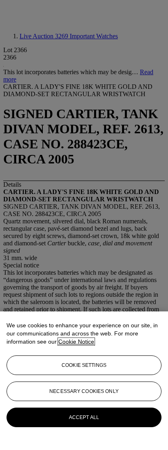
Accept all (84, 417)
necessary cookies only (84, 391)
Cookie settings (84, 365)
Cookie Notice (76, 341)
